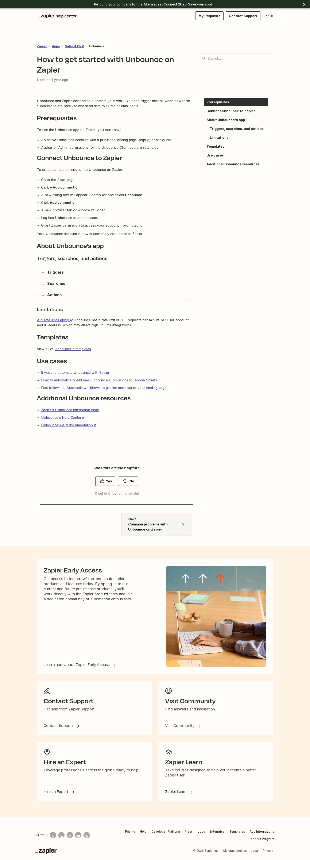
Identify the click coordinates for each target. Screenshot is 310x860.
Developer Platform (165, 831)
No (131, 481)
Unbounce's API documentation (67, 425)
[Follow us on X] (70, 835)
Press (189, 831)
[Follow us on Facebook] (53, 835)
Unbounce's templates (73, 349)
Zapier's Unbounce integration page (70, 410)
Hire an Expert (56, 791)
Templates (237, 831)
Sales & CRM (74, 46)
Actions (54, 295)
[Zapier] (46, 851)
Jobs (201, 831)
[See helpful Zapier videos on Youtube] (78, 835)
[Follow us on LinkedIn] (61, 835)
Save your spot (200, 4)
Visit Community (180, 725)
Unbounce (97, 46)
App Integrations (262, 831)
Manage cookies (235, 850)
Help (143, 831)
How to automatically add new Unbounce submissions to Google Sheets (99, 380)
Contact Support (59, 725)
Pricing (130, 831)
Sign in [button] (268, 16)
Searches (56, 283)
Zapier (42, 46)
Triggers (55, 272)
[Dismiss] (304, 4)
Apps (56, 46)
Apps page (65, 180)
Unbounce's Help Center (61, 417)
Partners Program (261, 839)
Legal (255, 850)
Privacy (268, 850)
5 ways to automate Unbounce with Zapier (75, 372)
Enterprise (217, 831)
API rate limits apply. (53, 320)
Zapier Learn (176, 791)
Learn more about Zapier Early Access (77, 664)
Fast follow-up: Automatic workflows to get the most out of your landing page (103, 388)
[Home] (57, 16)
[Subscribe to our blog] (87, 835)
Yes (109, 481)
